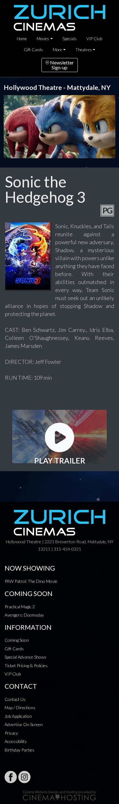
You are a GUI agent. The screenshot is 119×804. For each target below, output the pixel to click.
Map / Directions (20, 707)
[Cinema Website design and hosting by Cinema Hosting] (59, 795)
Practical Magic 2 (20, 606)
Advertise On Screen (24, 724)
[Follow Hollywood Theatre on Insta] (24, 777)
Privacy (11, 733)
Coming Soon (17, 640)
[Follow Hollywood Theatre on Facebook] (11, 777)
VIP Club (94, 38)
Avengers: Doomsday (24, 614)
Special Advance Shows (25, 657)
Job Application (18, 716)
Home (22, 38)
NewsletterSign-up (61, 65)
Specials (70, 38)
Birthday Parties (19, 749)
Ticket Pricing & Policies (26, 665)
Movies (43, 38)
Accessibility (16, 741)
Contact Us (15, 699)
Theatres (83, 49)
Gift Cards (33, 49)
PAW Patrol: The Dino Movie (31, 581)
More (57, 49)
